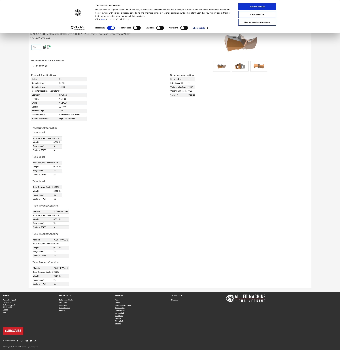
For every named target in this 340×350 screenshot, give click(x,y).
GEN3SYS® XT (41, 66)
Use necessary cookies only (257, 22)
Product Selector (64, 308)
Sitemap (118, 324)
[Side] (240, 66)
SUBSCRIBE (13, 331)
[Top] (258, 66)
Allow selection (257, 14)
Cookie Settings (120, 310)
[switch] (137, 28)
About (117, 300)
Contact (5, 310)
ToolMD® (62, 310)
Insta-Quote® (63, 305)
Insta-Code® (63, 303)
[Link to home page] (246, 297)
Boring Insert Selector (66, 300)
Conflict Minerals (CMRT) (123, 305)
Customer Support (9, 305)
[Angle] (221, 66)
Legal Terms (119, 316)
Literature (174, 300)
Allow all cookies (257, 6)
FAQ (4, 312)
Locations (118, 318)
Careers (117, 303)
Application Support (9, 300)
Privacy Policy (119, 321)
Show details (199, 28)
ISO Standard (119, 313)
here (103, 19)
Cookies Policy (119, 308)
